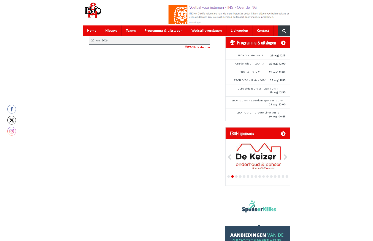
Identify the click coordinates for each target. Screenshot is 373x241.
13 (275, 176)
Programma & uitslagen (164, 31)
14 (279, 176)
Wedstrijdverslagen (206, 31)
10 (263, 176)
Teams (131, 31)
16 (287, 176)
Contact (263, 31)
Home (91, 31)
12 (271, 176)
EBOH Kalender (199, 47)
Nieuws (111, 31)
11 (267, 176)
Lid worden (239, 31)
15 (283, 176)
